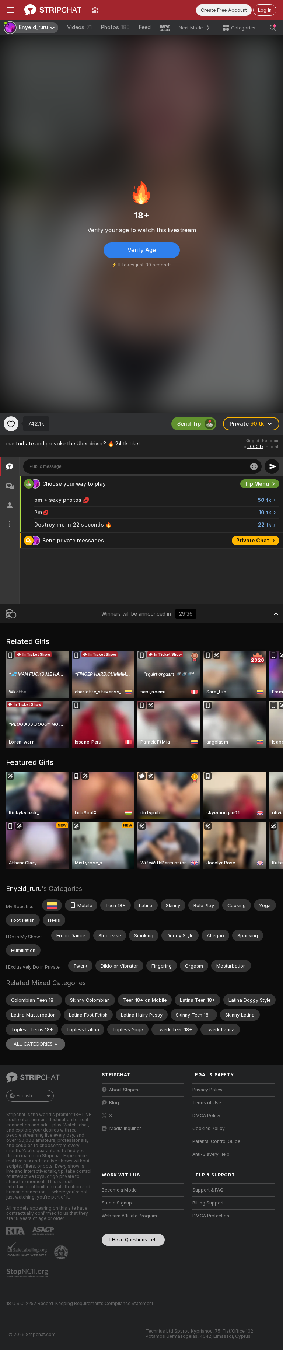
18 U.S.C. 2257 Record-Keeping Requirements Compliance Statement (79, 1303)
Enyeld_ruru (24, 888)
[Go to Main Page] (53, 10)
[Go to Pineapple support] (62, 1252)
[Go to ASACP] (44, 1231)
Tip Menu (257, 484)
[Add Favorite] (11, 423)
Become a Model (120, 1190)
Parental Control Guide (216, 1141)
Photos (115, 27)
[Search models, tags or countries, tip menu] (272, 27)
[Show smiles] (253, 466)
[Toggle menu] (10, 10)
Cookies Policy (208, 1128)
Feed (145, 27)
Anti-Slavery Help (211, 1154)
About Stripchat (125, 1089)
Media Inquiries (125, 1128)
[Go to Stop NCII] (28, 1273)
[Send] (272, 466)
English (24, 1095)
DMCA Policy (206, 1115)
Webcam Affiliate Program (129, 1215)
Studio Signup (117, 1203)
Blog (114, 1102)
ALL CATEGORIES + (35, 1044)
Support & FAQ (208, 1190)
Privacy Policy (207, 1089)
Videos (79, 27)
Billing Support (208, 1203)
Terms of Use (206, 1102)
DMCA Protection (210, 1215)
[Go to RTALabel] (16, 1231)
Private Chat (252, 540)
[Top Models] (95, 10)
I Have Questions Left (133, 1239)
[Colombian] (52, 905)
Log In (265, 10)
